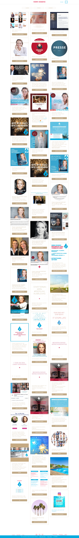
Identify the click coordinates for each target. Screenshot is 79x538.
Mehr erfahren (20, 34)
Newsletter (18, 534)
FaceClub (41, 122)
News (23, 534)
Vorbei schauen (59, 514)
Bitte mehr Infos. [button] (43, 536)
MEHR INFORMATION (19, 291)
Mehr (59, 453)
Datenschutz (55, 534)
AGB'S (66, 534)
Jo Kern (45, 118)
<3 (19, 500)
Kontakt (61, 2)
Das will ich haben (59, 239)
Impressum (61, 534)
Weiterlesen (39, 335)
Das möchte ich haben (59, 270)
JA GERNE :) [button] (56, 536)
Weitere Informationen (19, 264)
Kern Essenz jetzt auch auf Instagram (58, 510)
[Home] (39, 1)
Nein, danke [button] (49, 536)
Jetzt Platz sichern (39, 522)
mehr (19, 472)
